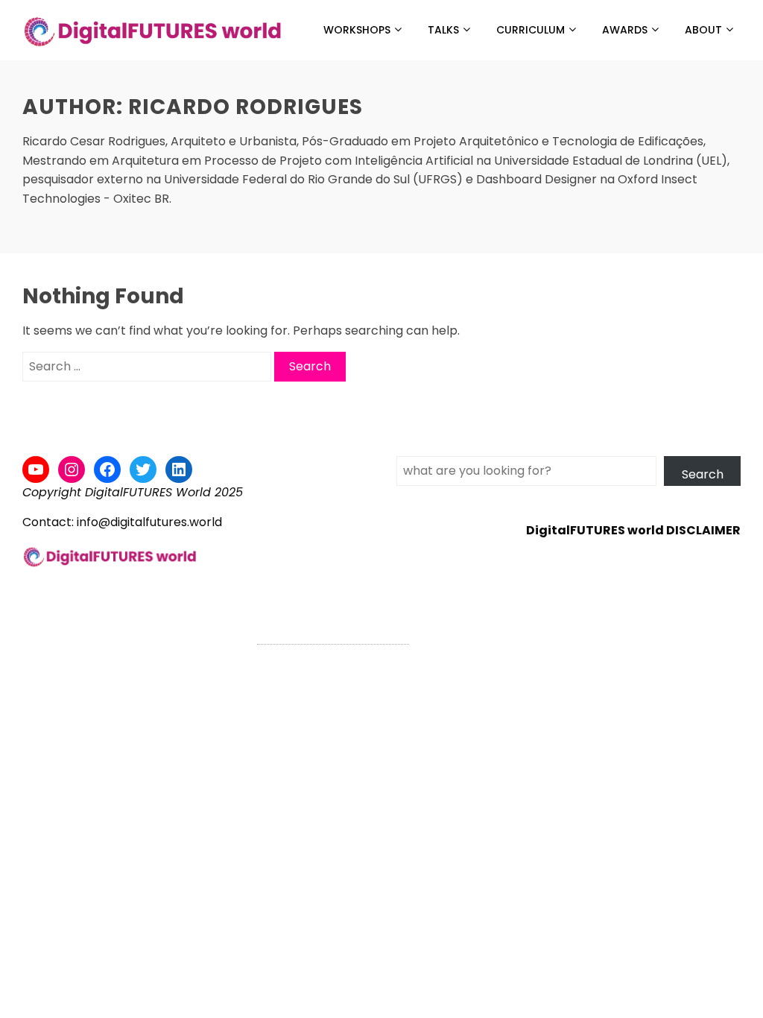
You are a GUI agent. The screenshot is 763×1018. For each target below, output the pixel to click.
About (703, 29)
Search (703, 474)
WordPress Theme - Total (333, 635)
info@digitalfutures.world (149, 522)
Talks (443, 29)
